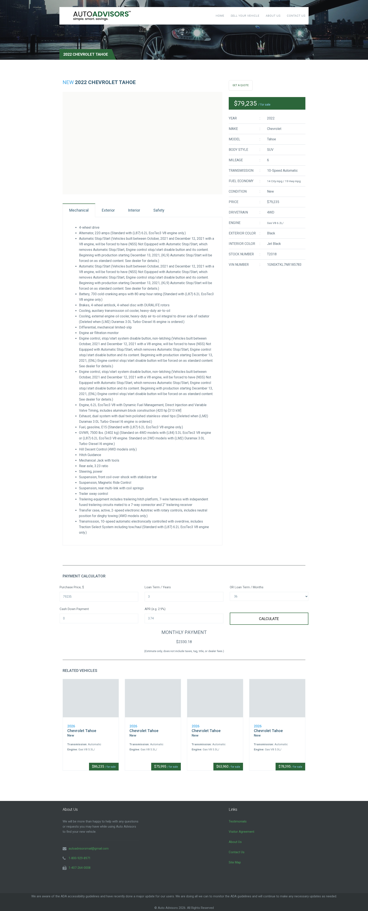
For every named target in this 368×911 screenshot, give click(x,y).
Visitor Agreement (241, 832)
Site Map (235, 862)
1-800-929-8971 (80, 858)
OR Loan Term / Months (246, 587)
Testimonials (238, 821)
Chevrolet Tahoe (81, 730)
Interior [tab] (134, 210)
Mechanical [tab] (79, 210)
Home (220, 15)
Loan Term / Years (158, 587)
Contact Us (296, 15)
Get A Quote (241, 85)
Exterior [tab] (108, 210)
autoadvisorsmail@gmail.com (89, 848)
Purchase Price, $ (72, 587)
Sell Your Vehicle (245, 15)
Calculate (269, 618)
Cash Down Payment (74, 609)
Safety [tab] (158, 210)
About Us (273, 15)
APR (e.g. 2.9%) (155, 609)
